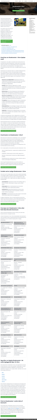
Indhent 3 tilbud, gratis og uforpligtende (18, 10)
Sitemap (32, 419)
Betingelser (35, 419)
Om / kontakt (30, 1)
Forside (16, 1)
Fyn (22, 1)
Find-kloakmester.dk (5, 1)
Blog (30, 419)
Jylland (20, 1)
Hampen (3, 377)
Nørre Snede (4, 379)
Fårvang (3, 381)
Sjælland (25, 1)
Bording (3, 376)
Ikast (3, 372)
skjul (10, 45)
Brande (3, 374)
